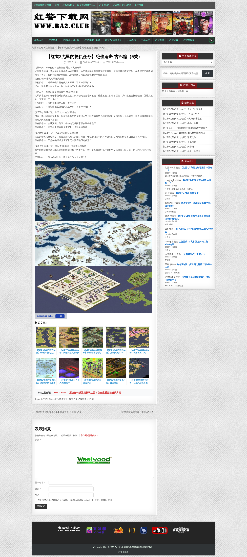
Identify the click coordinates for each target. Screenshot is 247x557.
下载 (60, 316)
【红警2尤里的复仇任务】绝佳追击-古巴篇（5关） (94, 56)
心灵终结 (131, 40)
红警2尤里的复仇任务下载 (55, 399)
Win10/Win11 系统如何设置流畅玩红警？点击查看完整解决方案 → (89, 392)
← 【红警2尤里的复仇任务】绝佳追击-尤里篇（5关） (58, 412)
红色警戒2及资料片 (86, 5)
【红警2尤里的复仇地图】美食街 (178, 146)
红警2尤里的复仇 (113, 40)
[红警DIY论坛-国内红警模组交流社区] (118, 531)
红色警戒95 (68, 5)
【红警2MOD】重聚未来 (187, 193)
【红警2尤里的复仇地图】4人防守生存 (180, 114)
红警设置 (173, 40)
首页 (57, 5)
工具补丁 (145, 40)
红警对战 (159, 40)
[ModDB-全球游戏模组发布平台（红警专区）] (160, 531)
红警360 (169, 167)
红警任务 (53, 40)
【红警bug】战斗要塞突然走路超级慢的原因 (183, 132)
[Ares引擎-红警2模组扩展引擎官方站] (143, 531)
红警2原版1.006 (92, 40)
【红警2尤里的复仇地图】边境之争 (179, 137)
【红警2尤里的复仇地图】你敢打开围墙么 (182, 109)
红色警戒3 (104, 5)
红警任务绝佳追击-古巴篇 (81, 399)
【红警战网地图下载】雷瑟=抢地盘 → (138, 412)
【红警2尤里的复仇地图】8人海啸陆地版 (182, 118)
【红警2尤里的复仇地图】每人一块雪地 (181, 151)
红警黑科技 (188, 40)
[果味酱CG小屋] (97, 531)
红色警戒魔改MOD (122, 5)
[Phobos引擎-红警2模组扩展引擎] (181, 531)
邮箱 (38, 489)
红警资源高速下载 (42, 5)
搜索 (207, 73)
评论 (38, 440)
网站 (37, 495)
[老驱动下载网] (69, 530)
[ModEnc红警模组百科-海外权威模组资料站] (132, 531)
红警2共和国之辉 (71, 40)
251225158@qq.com (115, 62)
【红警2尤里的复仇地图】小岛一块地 (180, 123)
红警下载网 (123, 552)
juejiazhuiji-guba (45, 316)
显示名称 (40, 482)
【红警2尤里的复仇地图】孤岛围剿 (179, 142)
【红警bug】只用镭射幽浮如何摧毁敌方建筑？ (184, 128)
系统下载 (138, 5)
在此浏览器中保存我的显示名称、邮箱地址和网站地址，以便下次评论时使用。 (76, 500)
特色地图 (38, 40)
